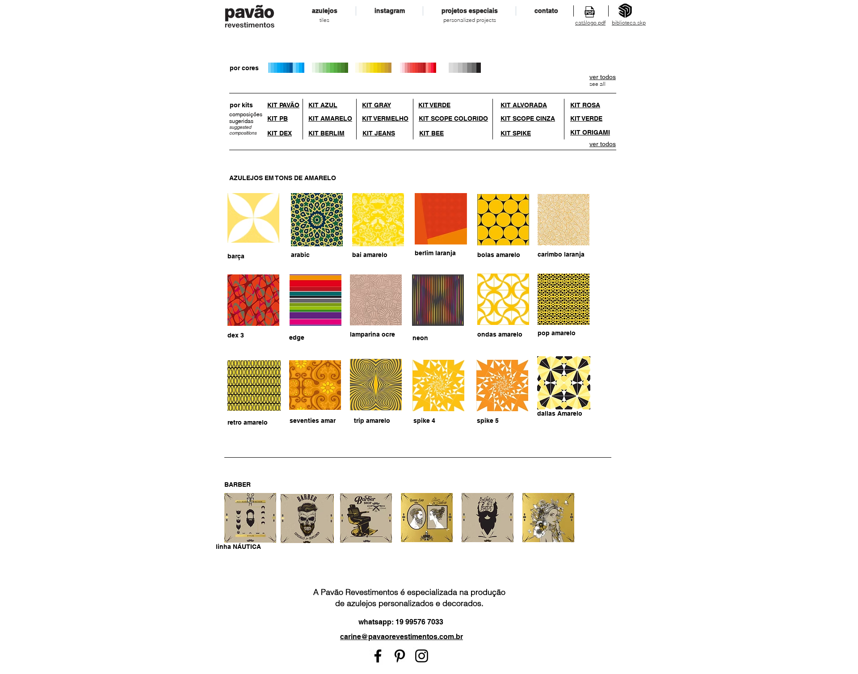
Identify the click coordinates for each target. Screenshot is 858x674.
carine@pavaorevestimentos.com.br (401, 636)
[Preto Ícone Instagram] (421, 656)
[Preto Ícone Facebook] (378, 656)
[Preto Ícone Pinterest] (399, 656)
